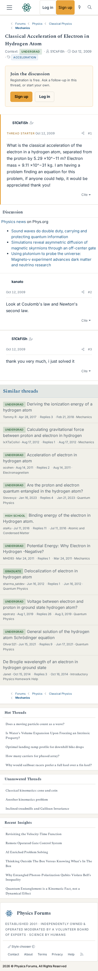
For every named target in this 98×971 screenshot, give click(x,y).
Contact (13, 954)
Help (71, 954)
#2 (90, 292)
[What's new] (79, 7)
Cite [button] (84, 195)
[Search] (89, 7)
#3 (90, 349)
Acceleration (24, 57)
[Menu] (9, 7)
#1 (90, 133)
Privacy (57, 954)
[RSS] (81, 954)
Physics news (13, 221)
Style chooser (21, 946)
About (28, 954)
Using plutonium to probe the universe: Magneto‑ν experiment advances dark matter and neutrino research (51, 259)
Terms (42, 954)
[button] (83, 133)
